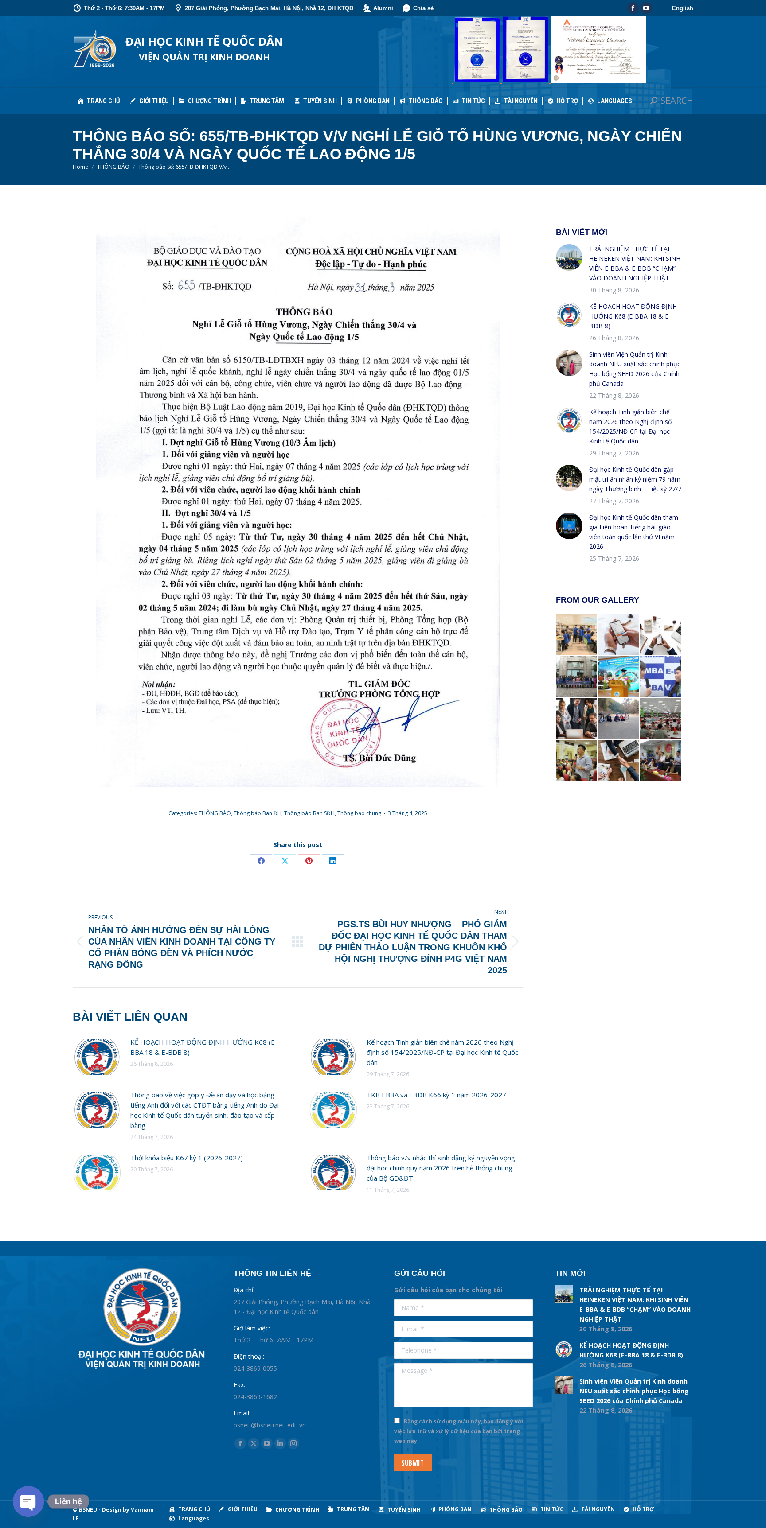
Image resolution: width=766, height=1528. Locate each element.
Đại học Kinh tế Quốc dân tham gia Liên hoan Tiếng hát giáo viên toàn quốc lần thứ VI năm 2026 (633, 532)
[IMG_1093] (577, 677)
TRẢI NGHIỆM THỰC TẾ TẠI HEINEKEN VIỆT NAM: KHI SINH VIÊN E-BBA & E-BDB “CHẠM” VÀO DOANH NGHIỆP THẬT (634, 263)
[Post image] (97, 1057)
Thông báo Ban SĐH (309, 813)
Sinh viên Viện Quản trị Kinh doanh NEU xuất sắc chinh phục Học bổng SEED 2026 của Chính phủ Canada (634, 369)
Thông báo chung (359, 813)
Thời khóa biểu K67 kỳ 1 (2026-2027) (186, 1157)
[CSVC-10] (577, 635)
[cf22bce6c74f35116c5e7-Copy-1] (619, 677)
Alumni (383, 8)
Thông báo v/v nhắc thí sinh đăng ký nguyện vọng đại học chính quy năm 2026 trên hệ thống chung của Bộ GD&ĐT (441, 1167)
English (682, 8)
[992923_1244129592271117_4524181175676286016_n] (619, 719)
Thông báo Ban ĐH (257, 813)
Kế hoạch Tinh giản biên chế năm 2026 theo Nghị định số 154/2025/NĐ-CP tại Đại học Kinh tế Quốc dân (442, 1052)
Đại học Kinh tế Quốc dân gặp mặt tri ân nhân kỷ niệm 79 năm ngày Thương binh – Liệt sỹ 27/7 (635, 479)
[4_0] (661, 761)
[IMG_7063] (577, 761)
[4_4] (661, 719)
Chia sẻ (423, 8)
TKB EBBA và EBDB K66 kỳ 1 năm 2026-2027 (436, 1094)
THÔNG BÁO (215, 813)
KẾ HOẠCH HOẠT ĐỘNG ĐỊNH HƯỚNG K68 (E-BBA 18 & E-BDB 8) (203, 1047)
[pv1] (661, 677)
